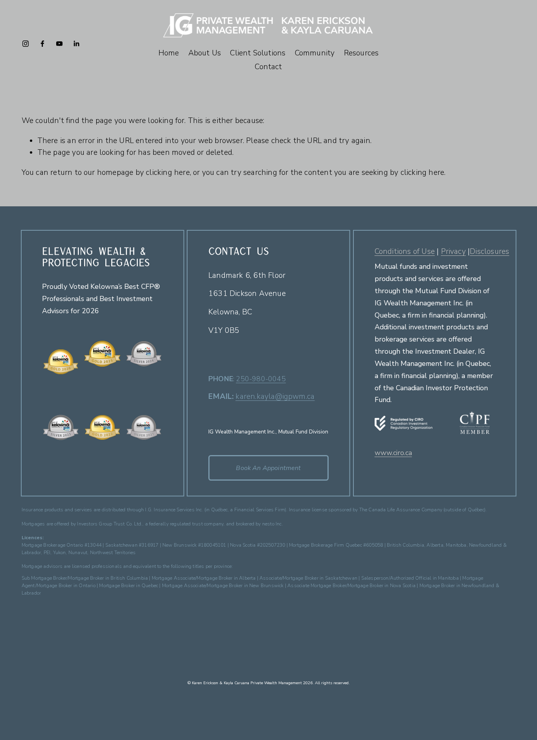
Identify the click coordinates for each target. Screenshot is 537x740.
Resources (361, 53)
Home (168, 53)
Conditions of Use (405, 251)
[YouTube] (59, 44)
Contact (268, 67)
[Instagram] (25, 44)
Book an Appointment (268, 468)
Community (315, 53)
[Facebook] (42, 44)
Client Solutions (257, 53)
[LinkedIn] (76, 44)
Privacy (453, 251)
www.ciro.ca (393, 453)
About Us (204, 53)
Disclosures (489, 251)
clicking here (168, 172)
